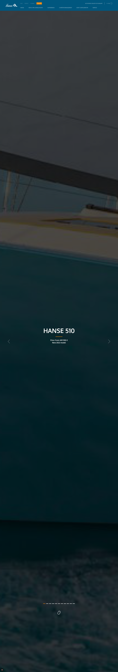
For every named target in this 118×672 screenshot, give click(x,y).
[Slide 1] (47, 603)
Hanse (22, 7)
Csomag (32, 3)
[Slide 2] (50, 603)
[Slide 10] (74, 603)
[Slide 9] (71, 603)
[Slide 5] (59, 603)
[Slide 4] (56, 603)
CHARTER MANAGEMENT (65, 7)
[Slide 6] (62, 603)
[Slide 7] (65, 603)
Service (95, 7)
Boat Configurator (82, 7)
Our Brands (51, 7)
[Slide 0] (44, 603)
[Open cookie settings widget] (2, 669)
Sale (21, 3)
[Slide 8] (68, 603)
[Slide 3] (53, 603)
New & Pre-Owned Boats (36, 7)
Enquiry (39, 3)
